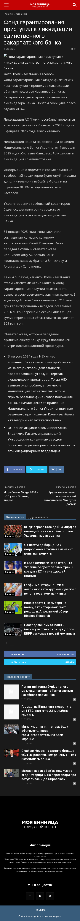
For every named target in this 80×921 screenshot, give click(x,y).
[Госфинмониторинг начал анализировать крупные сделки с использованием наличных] (13, 589)
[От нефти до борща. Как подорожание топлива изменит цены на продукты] (13, 549)
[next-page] (12, 643)
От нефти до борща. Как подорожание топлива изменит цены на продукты (48, 549)
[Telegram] (40, 896)
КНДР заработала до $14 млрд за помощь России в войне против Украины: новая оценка (50, 531)
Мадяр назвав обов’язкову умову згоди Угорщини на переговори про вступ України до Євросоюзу (48, 775)
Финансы (21, 14)
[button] (6, 5)
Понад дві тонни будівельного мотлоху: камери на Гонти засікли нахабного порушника (47, 691)
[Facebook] (30, 896)
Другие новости (38, 517)
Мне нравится (65, 654)
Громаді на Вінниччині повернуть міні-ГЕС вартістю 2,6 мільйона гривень (46, 711)
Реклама (40, 909)
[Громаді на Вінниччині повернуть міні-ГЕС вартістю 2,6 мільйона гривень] (11, 711)
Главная (8, 14)
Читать (69, 662)
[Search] (75, 5)
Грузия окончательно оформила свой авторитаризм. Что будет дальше (60, 498)
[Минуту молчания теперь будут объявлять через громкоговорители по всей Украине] (11, 729)
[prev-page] (6, 643)
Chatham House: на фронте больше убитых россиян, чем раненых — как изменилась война (48, 755)
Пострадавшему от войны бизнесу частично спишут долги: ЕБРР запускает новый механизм (49, 629)
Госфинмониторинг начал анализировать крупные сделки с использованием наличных (50, 589)
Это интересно (15, 517)
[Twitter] (50, 896)
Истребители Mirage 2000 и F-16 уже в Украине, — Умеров (21, 496)
